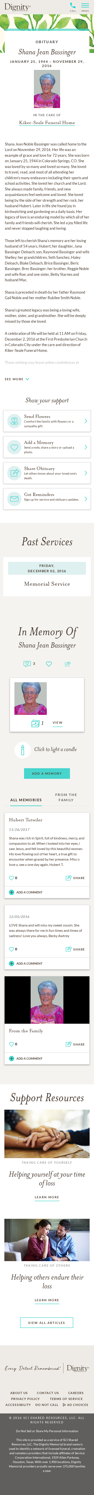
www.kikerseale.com (21, 368)
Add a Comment (29, 892)
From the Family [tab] (66, 797)
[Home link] (17, 7)
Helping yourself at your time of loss (47, 1174)
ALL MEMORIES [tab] (26, 800)
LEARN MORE (47, 1197)
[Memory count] (27, 663)
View (58, 722)
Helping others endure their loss (47, 1277)
